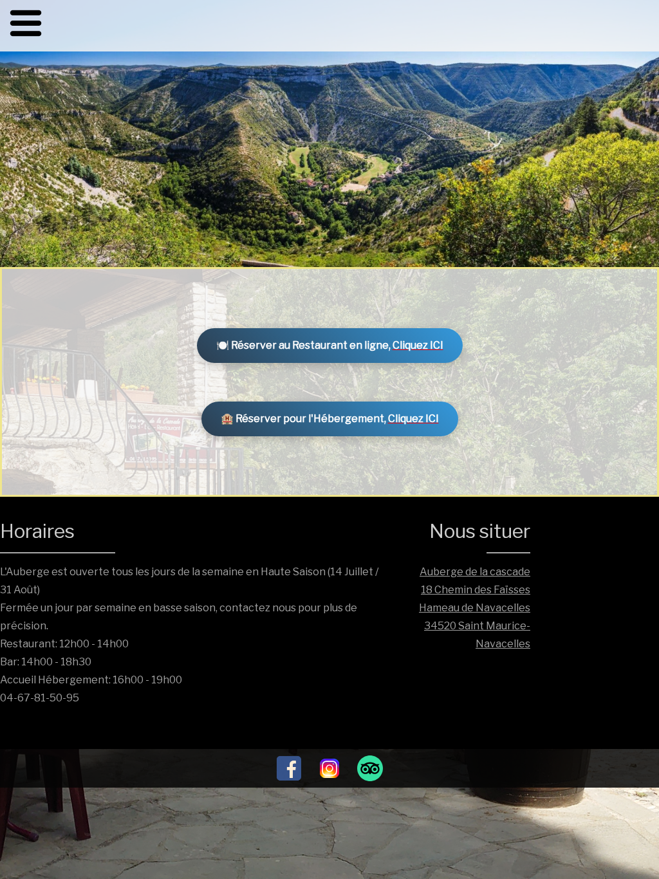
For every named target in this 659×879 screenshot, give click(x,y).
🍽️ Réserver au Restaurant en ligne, (329, 345)
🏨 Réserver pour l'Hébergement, (330, 418)
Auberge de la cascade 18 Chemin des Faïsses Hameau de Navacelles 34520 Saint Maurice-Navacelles (474, 608)
